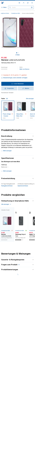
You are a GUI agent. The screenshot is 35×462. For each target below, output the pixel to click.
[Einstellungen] (19, 2)
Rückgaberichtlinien (7, 186)
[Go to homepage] (2, 3)
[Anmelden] (23, 2)
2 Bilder (17, 55)
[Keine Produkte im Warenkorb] (32, 2)
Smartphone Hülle (15, 13)
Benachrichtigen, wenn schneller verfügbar (15, 78)
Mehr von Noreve (24, 68)
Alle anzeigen (30, 98)
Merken (27, 88)
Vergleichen (10, 88)
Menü (4, 7)
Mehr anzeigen (7, 151)
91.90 (4, 58)
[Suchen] (10, 7)
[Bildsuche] (32, 7)
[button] (17, 75)
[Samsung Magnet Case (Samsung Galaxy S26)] (21, 224)
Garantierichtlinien (23, 186)
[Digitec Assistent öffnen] (28, 2)
